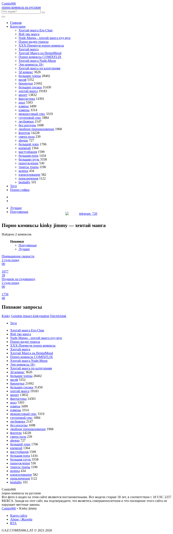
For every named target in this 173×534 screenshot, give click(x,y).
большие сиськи (30, 87)
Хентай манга (29, 49)
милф (22, 79)
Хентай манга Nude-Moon (37, 60)
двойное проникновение (36, 129)
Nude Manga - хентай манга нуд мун (44, 38)
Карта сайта (18, 515)
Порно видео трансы (34, 41)
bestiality (24, 182)
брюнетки (26, 83)
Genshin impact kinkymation (30, 316)
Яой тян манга (29, 34)
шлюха (23, 171)
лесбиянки (26, 121)
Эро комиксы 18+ (31, 64)
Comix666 (9, 508)
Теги (13, 186)
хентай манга (28, 91)
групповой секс (30, 117)
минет (23, 95)
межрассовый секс (32, 114)
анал (22, 102)
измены (24, 110)
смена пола (27, 136)
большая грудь (29, 159)
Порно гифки (20, 190)
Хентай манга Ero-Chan (36, 30)
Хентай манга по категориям (39, 68)
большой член (29, 144)
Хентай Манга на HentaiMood (40, 53)
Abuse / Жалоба (21, 519)
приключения (28, 178)
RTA (13, 523)
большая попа (28, 155)
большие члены (30, 76)
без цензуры (27, 125)
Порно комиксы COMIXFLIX (40, 57)
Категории (18, 26)
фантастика (27, 98)
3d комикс (26, 72)
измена (24, 106)
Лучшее (24, 249)
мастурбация (28, 152)
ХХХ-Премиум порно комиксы (41, 45)
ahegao (23, 140)
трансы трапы (29, 167)
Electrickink (58, 316)
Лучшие (16, 208)
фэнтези (24, 133)
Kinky (6, 316)
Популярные (19, 212)
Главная (16, 22)
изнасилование (29, 174)
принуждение (28, 163)
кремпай (25, 148)
